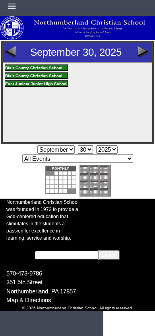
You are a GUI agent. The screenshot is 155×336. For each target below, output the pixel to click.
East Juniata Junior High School (36, 84)
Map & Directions (28, 300)
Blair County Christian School (33, 68)
